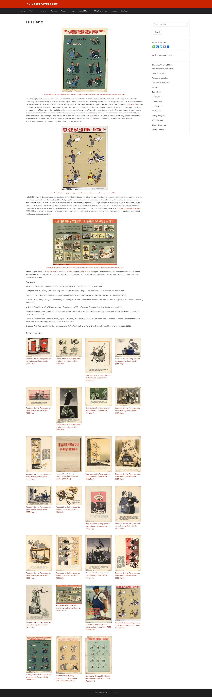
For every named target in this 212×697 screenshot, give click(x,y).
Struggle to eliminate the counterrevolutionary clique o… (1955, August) (68, 608)
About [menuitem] (114, 11)
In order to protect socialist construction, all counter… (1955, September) (98, 627)
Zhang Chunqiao (159, 125)
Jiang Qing (156, 92)
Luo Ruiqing (157, 106)
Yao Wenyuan (157, 120)
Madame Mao (157, 111)
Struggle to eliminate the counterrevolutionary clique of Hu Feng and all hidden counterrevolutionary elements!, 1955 (84, 267)
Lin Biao (69, 272)
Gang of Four (85, 272)
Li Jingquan (157, 101)
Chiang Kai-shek (159, 73)
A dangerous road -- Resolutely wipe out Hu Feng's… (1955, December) (38, 677)
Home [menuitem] (22, 11)
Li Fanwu (156, 97)
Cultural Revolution (51, 272)
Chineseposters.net (41, 4)
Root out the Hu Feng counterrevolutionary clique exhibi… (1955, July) (67, 476)
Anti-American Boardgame (163, 69)
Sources (30, 282)
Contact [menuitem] (124, 11)
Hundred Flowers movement (128, 208)
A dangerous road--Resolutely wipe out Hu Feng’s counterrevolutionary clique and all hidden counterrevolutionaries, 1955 (84, 94)
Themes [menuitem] (43, 11)
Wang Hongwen (159, 116)
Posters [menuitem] (54, 11)
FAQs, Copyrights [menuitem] (100, 11)
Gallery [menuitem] (32, 11)
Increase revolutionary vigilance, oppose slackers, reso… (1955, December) (66, 678)
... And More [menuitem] (83, 11)
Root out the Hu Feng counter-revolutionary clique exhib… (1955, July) (38, 361)
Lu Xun (131, 104)
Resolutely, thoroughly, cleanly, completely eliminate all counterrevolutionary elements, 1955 (84, 193)
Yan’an (94, 116)
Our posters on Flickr (163, 55)
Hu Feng (155, 87)
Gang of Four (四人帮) (160, 83)
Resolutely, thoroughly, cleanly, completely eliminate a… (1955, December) (127, 625)
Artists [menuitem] (63, 11)
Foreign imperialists (160, 78)
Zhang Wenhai (158, 130)
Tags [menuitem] (73, 11)
